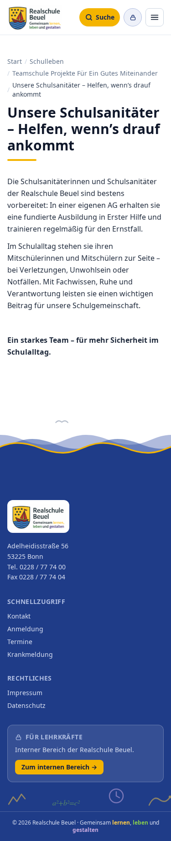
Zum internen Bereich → (59, 767)
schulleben (47, 61)
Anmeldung (25, 628)
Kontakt (19, 616)
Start (14, 61)
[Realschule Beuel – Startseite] (34, 17)
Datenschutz (26, 705)
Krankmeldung (30, 654)
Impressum (24, 692)
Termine (19, 641)
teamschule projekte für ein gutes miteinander (85, 73)
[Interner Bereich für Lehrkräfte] (133, 17)
